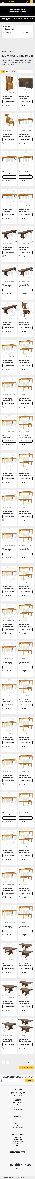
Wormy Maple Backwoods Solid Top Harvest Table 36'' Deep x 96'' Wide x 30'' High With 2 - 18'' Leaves (25, 475)
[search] (23, 2)
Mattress (17, 1123)
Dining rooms (17, 1139)
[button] (17, 32)
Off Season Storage (17, 1127)
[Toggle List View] (7, 71)
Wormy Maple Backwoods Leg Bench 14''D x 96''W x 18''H (24, 211)
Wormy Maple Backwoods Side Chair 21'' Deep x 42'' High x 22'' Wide (25, 324)
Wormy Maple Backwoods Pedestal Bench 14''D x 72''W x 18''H (7, 286)
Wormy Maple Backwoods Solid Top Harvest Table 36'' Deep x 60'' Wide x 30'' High (8, 361)
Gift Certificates (17, 1102)
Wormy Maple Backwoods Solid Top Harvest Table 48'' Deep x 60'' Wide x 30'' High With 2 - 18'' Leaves (25, 814)
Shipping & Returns (17, 1109)
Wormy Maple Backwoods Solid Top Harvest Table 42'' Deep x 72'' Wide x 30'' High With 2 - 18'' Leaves (25, 625)
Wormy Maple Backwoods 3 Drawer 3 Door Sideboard (24, 98)
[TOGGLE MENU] (2, 1)
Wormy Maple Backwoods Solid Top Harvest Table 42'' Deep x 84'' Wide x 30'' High (8, 663)
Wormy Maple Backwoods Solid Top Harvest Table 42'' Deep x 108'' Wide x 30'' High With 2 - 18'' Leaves (25, 512)
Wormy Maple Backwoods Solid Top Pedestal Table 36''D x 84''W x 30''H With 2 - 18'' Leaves (26, 1040)
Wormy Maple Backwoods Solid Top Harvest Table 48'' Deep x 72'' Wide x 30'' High (8, 852)
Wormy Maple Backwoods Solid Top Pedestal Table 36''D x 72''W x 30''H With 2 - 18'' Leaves (25, 1003)
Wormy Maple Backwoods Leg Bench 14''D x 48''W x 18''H (24, 135)
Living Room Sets (17, 1141)
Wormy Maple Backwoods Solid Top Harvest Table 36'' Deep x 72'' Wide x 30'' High (8, 399)
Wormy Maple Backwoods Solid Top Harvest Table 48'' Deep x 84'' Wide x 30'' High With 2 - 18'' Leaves (25, 889)
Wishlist (17, 1105)
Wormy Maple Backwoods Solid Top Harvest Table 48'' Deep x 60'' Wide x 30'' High (8, 814)
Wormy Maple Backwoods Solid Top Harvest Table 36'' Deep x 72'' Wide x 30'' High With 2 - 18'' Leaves (25, 399)
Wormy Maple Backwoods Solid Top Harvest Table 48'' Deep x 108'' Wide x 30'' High (8, 739)
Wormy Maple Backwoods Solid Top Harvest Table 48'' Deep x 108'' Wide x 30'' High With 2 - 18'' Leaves (25, 739)
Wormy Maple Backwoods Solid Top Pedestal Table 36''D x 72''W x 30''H (9, 1003)
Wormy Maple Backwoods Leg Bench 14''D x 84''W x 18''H (7, 211)
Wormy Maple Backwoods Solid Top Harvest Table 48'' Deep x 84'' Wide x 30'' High (8, 889)
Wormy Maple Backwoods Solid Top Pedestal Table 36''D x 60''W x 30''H (9, 965)
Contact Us (17, 1119)
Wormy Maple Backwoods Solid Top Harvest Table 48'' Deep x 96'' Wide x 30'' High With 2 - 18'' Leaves (25, 927)
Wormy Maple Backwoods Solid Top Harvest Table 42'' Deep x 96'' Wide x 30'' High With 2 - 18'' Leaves (25, 701)
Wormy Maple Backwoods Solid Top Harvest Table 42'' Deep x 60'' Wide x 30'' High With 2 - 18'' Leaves (25, 588)
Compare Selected (26, 1067)
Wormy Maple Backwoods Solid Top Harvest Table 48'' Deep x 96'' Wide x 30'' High (8, 927)
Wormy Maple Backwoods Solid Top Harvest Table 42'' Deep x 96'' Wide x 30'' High (8, 701)
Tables (17, 1145)
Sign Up (20, 1107)
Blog (17, 1125)
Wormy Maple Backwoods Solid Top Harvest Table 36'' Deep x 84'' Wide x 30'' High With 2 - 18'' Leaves (25, 437)
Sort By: (13, 71)
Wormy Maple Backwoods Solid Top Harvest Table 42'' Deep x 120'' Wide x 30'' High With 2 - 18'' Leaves (25, 550)
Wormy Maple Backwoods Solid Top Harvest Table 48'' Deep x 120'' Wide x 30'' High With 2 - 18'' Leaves (25, 776)
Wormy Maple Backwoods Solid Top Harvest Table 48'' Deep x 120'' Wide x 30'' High (8, 776)
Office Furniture (17, 1143)
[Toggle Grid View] (3, 71)
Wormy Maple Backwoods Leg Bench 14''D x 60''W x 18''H (7, 173)
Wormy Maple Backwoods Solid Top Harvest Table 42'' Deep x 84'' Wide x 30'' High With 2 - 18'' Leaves (25, 663)
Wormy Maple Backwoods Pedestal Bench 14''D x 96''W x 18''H (7, 324)
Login (14, 1107)
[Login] (27, 2)
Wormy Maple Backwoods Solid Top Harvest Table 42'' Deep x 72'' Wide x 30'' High (8, 625)
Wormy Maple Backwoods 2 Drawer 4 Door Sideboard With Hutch (8, 98)
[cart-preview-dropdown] (31, 1)
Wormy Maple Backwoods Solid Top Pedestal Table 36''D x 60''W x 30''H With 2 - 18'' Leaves (26, 965)
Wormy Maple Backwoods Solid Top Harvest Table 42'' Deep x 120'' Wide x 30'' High (8, 550)
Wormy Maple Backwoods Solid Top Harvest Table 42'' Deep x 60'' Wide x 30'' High (8, 588)
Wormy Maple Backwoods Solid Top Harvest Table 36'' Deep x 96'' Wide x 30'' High (8, 475)
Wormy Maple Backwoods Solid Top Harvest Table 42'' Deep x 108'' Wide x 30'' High (8, 512)
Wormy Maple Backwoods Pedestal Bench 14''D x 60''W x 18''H (24, 248)
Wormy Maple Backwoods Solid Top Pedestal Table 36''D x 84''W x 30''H (9, 1040)
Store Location (17, 1121)
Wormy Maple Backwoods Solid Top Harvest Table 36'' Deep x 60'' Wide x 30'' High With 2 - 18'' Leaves (25, 361)
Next (30, 1063)
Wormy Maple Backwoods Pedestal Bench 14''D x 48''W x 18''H (7, 248)
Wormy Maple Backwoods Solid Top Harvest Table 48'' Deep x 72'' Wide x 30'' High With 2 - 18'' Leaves (25, 852)
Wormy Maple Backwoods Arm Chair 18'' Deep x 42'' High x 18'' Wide (8, 135)
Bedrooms (17, 1137)
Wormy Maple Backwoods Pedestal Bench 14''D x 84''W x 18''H (24, 286)
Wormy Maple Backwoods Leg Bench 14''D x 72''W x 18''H (26, 173)
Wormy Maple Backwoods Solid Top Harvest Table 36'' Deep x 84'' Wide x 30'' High (8, 437)
